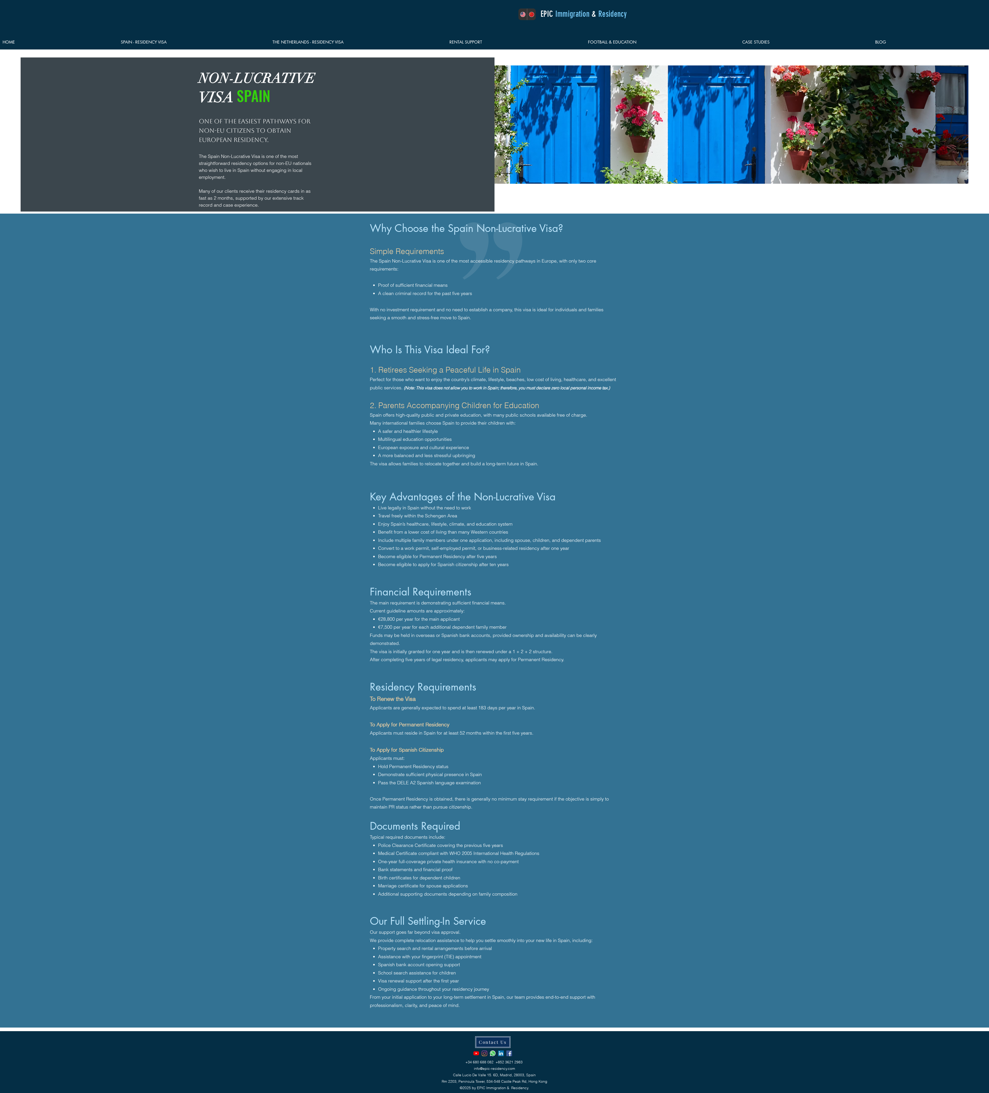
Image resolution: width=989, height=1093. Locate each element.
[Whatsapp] (493, 1053)
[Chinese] (531, 14)
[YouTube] (476, 1053)
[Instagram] (484, 1053)
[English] (522, 14)
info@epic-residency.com (494, 1068)
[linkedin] (501, 1053)
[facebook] (509, 1053)
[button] (194, 42)
